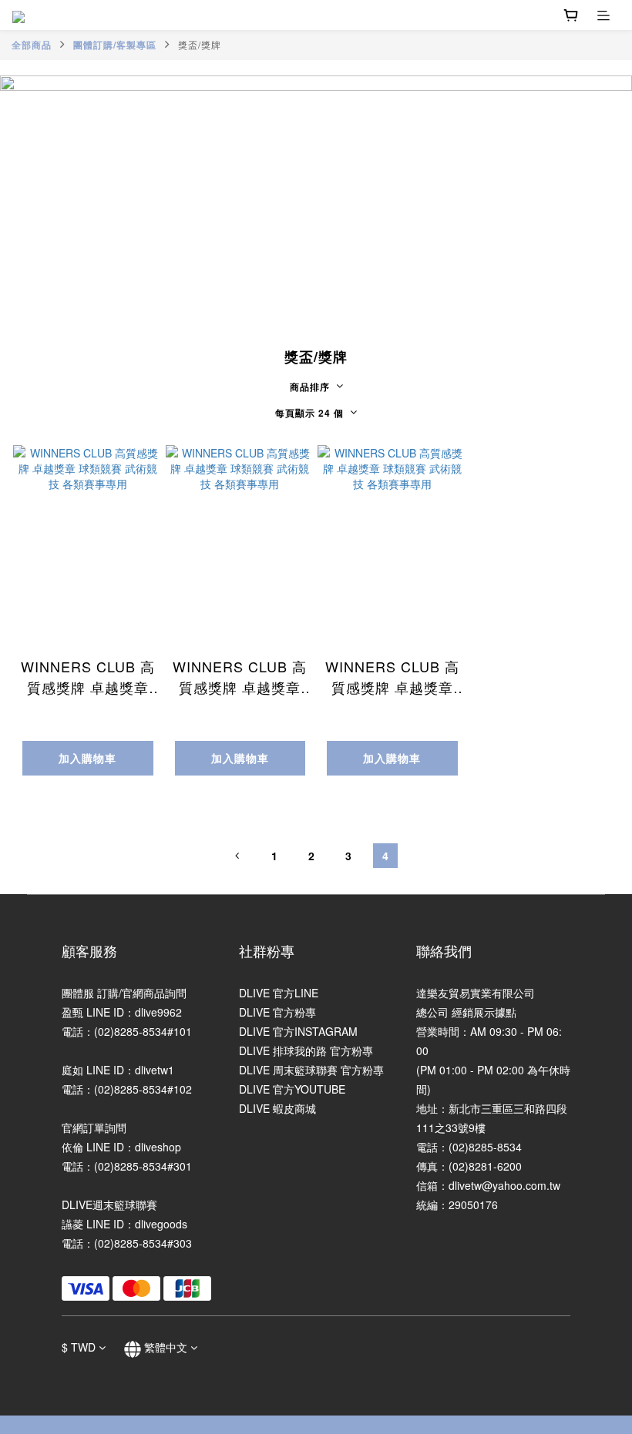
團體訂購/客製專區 (114, 45)
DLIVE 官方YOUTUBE (292, 1089)
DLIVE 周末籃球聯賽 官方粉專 (311, 1069)
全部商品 (32, 45)
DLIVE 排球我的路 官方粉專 (306, 1050)
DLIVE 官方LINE (278, 992)
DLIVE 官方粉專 (277, 1012)
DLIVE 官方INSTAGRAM (298, 1031)
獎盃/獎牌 (199, 44)
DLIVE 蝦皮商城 (277, 1108)
